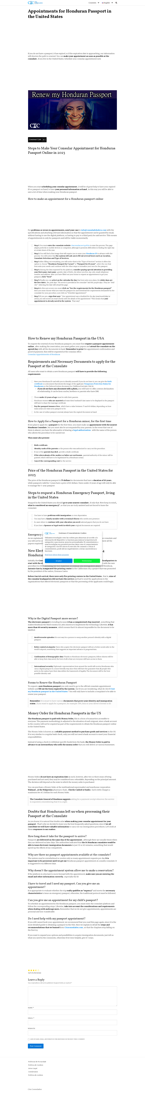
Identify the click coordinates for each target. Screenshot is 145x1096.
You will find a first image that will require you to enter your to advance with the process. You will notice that (73, 256)
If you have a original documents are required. (67, 525)
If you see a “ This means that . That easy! (72, 298)
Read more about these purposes (57, 555)
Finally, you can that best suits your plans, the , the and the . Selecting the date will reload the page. (74, 282)
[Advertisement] (72, 37)
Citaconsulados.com (74, 927)
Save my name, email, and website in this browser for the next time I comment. (57, 1039)
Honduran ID (91, 253)
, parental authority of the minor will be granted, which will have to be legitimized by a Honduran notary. (73, 456)
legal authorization (82, 430)
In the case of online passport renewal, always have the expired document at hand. (65, 412)
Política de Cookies (35, 1065)
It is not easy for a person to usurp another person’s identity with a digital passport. (72, 638)
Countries (92, 3)
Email (31, 1018)
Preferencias (87, 561)
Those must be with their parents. (56, 397)
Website (31, 1028)
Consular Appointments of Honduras (44, 354)
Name (31, 1008)
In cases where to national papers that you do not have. (71, 522)
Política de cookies (35, 1075)
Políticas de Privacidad (37, 1062)
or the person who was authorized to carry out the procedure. (69, 449)
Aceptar (59, 561)
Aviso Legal (32, 1068)
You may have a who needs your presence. (67, 519)
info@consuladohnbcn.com (93, 230)
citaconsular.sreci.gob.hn (80, 245)
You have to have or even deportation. (60, 515)
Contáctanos (33, 1072)
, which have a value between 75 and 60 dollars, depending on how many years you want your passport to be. (72, 407)
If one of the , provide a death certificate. (56, 452)
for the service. (53, 461)
